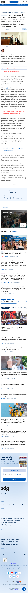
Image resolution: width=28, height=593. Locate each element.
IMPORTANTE (8, 12)
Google (10, 576)
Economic (15, 504)
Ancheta (3, 552)
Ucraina (23, 307)
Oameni (13, 539)
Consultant (3, 524)
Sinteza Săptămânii (5, 282)
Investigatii (4, 548)
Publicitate (3, 496)
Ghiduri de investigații (21, 554)
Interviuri (3, 398)
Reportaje (8, 539)
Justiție (2, 504)
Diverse (24, 504)
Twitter (14, 576)
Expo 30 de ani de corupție (12, 541)
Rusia (14, 307)
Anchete (3, 544)
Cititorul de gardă (12, 522)
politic (6, 525)
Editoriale (3, 520)
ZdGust (3, 529)
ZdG (7, 88)
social (10, 525)
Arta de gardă (4, 522)
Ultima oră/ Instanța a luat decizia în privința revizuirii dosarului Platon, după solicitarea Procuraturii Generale (13, 148)
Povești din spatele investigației (8, 554)
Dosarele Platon (13, 192)
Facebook (16, 573)
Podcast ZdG (16, 518)
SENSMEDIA (16, 589)
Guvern (5, 307)
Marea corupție (12, 552)
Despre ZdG (3, 493)
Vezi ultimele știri (22, 301)
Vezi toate (14, 231)
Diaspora (22, 518)
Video (2, 508)
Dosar (2, 269)
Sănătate (10, 518)
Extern (19, 504)
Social (6, 256)
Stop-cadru (15, 544)
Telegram (8, 573)
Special (3, 536)
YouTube (12, 573)
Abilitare (3, 539)
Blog (2, 515)
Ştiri (2, 501)
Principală (3, 12)
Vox (11, 544)
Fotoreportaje (19, 539)
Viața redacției (10, 520)
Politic (2, 343)
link (4, 221)
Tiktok (17, 576)
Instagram (19, 573)
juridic (2, 525)
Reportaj (8, 544)
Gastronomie (17, 520)
